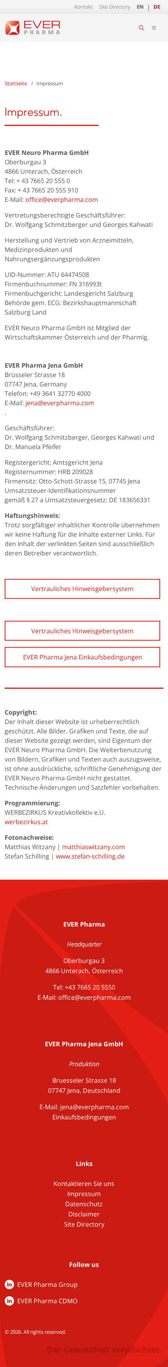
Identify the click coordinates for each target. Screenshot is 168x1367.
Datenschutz (84, 1204)
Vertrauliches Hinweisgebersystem (82, 588)
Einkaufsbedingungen (84, 1117)
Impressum (84, 1193)
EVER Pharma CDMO (47, 1301)
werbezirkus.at (26, 821)
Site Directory (114, 6)
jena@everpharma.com (59, 403)
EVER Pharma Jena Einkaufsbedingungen (82, 657)
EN (140, 6)
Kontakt (83, 6)
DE (157, 6)
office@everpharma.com (61, 199)
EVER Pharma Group (47, 1284)
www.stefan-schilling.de (90, 856)
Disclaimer (84, 1214)
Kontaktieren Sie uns (84, 1183)
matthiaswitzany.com (93, 846)
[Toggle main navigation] (154, 28)
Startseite (16, 83)
